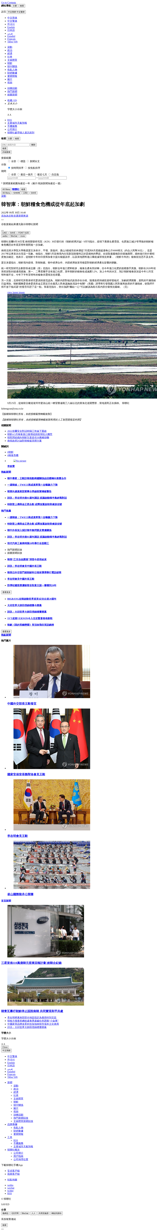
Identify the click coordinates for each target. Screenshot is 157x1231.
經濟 (9, 53)
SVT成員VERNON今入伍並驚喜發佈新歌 (30, 618)
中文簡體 (6, 1050)
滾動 (9, 47)
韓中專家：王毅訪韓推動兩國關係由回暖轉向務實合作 (36, 478)
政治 (9, 50)
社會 (9, 56)
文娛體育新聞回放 (23, 1121)
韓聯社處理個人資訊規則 (20, 132)
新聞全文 (35, 161)
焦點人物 (12, 69)
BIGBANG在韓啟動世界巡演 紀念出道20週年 (31, 599)
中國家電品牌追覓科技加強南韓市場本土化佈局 (33, 1024)
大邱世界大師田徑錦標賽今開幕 (24, 605)
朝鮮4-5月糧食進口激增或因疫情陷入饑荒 (29, 434)
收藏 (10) (12, 100)
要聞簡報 (12, 76)
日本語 (11, 1065)
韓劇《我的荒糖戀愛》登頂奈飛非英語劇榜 (30, 624)
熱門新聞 (12, 91)
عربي (10, 1068)
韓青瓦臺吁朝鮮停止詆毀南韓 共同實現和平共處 (32, 1011)
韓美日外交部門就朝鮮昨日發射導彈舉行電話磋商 (34, 572)
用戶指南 (18, 1156)
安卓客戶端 (13, 1170)
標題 (23, 161)
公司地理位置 (20, 1159)
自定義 (55, 174)
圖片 (9, 79)
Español (11, 1071)
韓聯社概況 (13, 1149)
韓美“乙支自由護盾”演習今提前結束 (27, 559)
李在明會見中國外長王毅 (20, 579)
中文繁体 (12, 1056)
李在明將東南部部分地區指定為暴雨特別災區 (31, 1017)
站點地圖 (12, 1179)
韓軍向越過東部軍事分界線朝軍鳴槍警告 (29, 491)
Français (11, 1074)
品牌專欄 (12, 1124)
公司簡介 (12, 129)
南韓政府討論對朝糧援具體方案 (24, 440)
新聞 (9, 1082)
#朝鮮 (10, 452)
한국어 (11, 1059)
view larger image (16, 292)
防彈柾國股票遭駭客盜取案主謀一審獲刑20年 (31, 585)
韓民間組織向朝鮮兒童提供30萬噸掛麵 (28, 437)
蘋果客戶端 (13, 1174)
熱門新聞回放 (20, 1118)
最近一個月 (27, 174)
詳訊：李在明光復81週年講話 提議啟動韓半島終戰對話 (37, 498)
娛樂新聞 (12, 94)
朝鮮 (9, 63)
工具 (9, 1137)
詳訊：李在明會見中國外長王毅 (24, 566)
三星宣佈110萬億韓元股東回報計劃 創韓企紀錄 (31, 962)
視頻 (9, 82)
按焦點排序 (34, 168)
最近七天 (42, 174)
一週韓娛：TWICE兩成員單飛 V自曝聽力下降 (32, 484)
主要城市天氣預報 (17, 123)
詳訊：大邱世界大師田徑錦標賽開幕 (27, 611)
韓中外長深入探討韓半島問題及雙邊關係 (29, 530)
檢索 (4, 148)
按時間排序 (17, 168)
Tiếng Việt (12, 1077)
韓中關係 (12, 66)
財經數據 (12, 73)
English (11, 1062)
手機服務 (12, 126)
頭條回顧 (12, 88)
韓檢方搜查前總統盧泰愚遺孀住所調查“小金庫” (33, 1020)
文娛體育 (12, 60)
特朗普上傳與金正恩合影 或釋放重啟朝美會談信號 (34, 504)
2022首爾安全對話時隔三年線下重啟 (27, 431)
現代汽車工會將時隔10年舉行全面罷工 (28, 543)
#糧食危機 (12, 455)
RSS (9, 120)
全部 (13, 161)
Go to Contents (8, 2)
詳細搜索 (6, 152)
